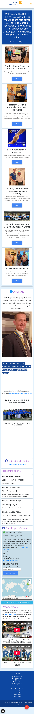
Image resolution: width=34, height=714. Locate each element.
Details (17, 78)
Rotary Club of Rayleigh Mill (17, 464)
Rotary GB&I (17, 693)
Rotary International (17, 691)
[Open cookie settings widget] (3, 711)
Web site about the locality (11, 560)
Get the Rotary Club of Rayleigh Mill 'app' (17, 602)
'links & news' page (10, 614)
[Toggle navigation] (31, 4)
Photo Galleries (17, 676)
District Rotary (17, 694)
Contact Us (17, 682)
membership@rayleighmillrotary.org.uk (20, 393)
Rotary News (17, 696)
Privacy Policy (18, 684)
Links (17, 680)
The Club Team (18, 678)
